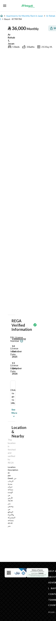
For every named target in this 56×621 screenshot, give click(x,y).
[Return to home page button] (28, 6)
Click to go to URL (13, 396)
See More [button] (10, 413)
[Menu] (5, 5)
